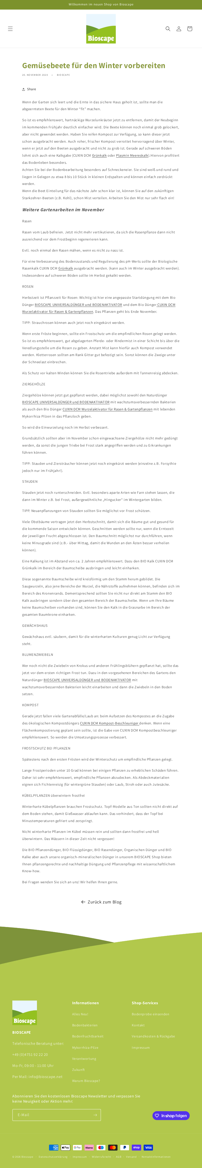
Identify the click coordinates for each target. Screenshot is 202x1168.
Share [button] (31, 89)
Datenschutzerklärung (53, 1156)
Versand (131, 1156)
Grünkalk (99, 155)
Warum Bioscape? (86, 1080)
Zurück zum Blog (105, 902)
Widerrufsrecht (101, 1156)
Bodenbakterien (85, 1025)
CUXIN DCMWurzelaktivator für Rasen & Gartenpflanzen (107, 409)
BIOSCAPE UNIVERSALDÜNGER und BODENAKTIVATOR (78, 304)
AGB (118, 1156)
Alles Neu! (80, 1014)
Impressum (141, 1047)
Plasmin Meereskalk (132, 155)
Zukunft (78, 1069)
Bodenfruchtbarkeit (88, 1036)
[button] (10, 28)
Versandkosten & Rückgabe (153, 1036)
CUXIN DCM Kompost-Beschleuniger (109, 723)
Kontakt (138, 1025)
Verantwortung (84, 1058)
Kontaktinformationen (156, 1156)
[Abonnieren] (95, 1115)
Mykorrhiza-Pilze (85, 1047)
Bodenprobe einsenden (150, 1014)
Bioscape (27, 1156)
